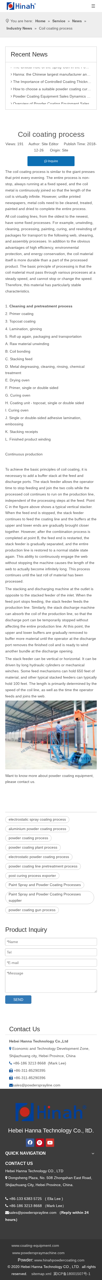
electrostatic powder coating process (39, 857)
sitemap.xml (41, 1274)
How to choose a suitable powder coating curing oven (51, 86)
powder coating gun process (32, 910)
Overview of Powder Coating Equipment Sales (50, 101)
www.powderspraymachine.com (38, 1253)
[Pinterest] (40, 1142)
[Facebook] (30, 1142)
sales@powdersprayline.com (36, 1085)
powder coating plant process (33, 847)
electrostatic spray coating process (37, 819)
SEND (18, 999)
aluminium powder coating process (37, 829)
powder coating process (28, 838)
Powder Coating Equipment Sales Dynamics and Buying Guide (51, 94)
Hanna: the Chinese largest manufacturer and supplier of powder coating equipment (51, 72)
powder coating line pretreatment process (43, 866)
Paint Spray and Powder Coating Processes (45, 885)
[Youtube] (50, 1142)
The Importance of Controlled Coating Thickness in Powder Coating (51, 79)
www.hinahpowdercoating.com (59, 1260)
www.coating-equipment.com (35, 1245)
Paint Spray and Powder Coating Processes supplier (45, 897)
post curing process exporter (32, 875)
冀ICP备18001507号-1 (71, 1274)
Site (65, 150)
